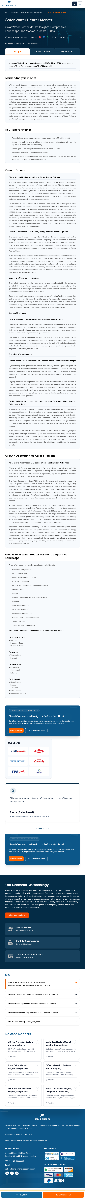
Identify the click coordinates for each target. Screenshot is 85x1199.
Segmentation (67, 51)
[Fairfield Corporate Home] (42, 1117)
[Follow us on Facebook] (12, 1173)
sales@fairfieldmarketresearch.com (20, 1169)
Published (14, 12)
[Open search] (74, 3)
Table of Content (42, 51)
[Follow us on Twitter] (7, 1173)
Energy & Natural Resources (31, 12)
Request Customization (36, 730)
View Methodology (17, 915)
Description (17, 51)
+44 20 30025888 (16, 1161)
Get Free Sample (16, 730)
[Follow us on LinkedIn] (17, 1173)
